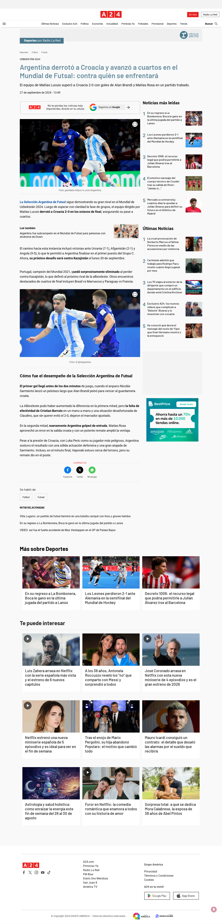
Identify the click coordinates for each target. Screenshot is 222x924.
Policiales (143, 23)
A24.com (88, 861)
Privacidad (150, 871)
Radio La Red (210, 14)
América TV (90, 886)
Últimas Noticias (50, 23)
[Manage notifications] (214, 909)
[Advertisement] (172, 373)
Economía (97, 23)
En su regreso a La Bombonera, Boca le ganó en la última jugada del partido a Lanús (71, 523)
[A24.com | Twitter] (30, 872)
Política (85, 23)
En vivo (193, 14)
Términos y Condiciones (158, 875)
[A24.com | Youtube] (42, 872)
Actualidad (112, 23)
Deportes (172, 23)
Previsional (157, 23)
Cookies (149, 879)
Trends (183, 23)
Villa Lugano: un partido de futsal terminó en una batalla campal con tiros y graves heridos (75, 516)
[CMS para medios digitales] (161, 916)
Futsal (44, 52)
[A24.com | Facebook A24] (24, 872)
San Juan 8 (90, 882)
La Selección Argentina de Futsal (43, 202)
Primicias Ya (128, 23)
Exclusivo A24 (69, 23)
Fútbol (35, 52)
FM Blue (88, 874)
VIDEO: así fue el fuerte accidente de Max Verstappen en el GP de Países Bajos (68, 530)
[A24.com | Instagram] (36, 872)
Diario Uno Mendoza (95, 878)
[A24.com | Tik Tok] (49, 872)
